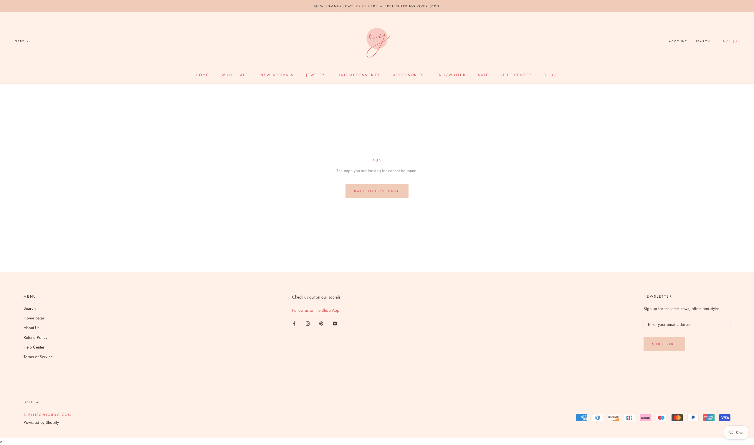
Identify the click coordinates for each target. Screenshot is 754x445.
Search (702, 41)
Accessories (408, 75)
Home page (34, 318)
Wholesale (234, 75)
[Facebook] (294, 323)
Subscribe (664, 344)
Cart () (729, 41)
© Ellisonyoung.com (48, 414)
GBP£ (19, 41)
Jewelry (315, 75)
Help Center (516, 75)
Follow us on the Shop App (315, 310)
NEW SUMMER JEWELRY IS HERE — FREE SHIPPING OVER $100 (376, 6)
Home (202, 75)
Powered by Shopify (41, 422)
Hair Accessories (359, 75)
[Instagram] (308, 323)
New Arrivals (277, 75)
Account (678, 41)
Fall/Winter (451, 75)
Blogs (551, 75)
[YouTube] (335, 323)
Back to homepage (377, 191)
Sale (483, 75)
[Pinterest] (321, 323)
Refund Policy (35, 337)
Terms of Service (38, 357)
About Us (31, 328)
